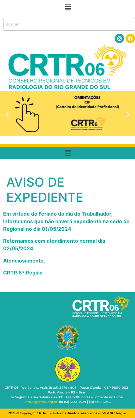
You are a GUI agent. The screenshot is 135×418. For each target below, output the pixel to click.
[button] (67, 7)
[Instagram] (119, 38)
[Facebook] (130, 38)
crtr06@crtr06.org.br (40, 402)
